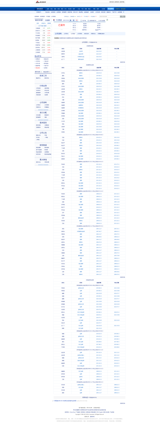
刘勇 (63, 366)
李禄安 (63, 288)
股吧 (98, 9)
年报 (46, 135)
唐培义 (63, 312)
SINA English (99, 412)
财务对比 (47, 78)
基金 (51, 9)
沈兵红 (63, 94)
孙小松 (63, 306)
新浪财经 (37, 16)
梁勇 (63, 392)
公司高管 (47, 105)
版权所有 (92, 416)
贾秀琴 (63, 54)
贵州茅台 (38, 47)
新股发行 (47, 115)
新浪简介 (67, 412)
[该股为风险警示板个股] (73, 20)
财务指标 (47, 147)
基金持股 (47, 127)
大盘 (79, 9)
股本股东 (43, 123)
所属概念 (47, 107)
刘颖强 (63, 253)
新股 (86, 9)
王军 (63, 212)
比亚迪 (37, 40)
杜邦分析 (38, 154)
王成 (63, 137)
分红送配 (38, 115)
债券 (74, 9)
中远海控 (93, 16)
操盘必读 (46, 59)
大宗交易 (97, 12)
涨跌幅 (49, 23)
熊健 (63, 315)
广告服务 (78, 412)
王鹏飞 (63, 56)
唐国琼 (63, 159)
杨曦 (63, 293)
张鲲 (63, 124)
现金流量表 (39, 152)
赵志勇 (63, 352)
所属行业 (38, 107)
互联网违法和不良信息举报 (86, 410)
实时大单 (75, 12)
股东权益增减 (48, 154)
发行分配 (43, 113)
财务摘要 (38, 147)
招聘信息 (88, 412)
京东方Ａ (38, 30)
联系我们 (83, 412)
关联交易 (47, 162)
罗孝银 (63, 204)
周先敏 (63, 172)
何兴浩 (63, 263)
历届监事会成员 (78, 38)
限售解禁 (64, 12)
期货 (62, 9)
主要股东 (47, 125)
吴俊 (63, 118)
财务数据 (43, 145)
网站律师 (93, 412)
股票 (48, 9)
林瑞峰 (63, 301)
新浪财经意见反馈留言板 (100, 410)
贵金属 (69, 9)
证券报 (45, 68)
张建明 (63, 102)
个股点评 (46, 61)
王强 (63, 250)
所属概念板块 (101, 33)
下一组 (124, 12)
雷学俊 (63, 269)
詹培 (63, 341)
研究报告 (46, 63)
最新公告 (38, 135)
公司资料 (43, 102)
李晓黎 (63, 113)
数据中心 (38, 78)
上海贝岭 (38, 50)
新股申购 (70, 12)
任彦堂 (63, 309)
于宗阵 (63, 347)
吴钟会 (63, 266)
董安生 (63, 183)
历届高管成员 (62, 38)
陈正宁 (63, 177)
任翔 (63, 236)
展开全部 (37, 72)
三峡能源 (72, 16)
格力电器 (38, 38)
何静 (63, 387)
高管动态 (84, 38)
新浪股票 (42, 16)
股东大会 (38, 162)
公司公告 (38, 63)
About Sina (72, 412)
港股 (55, 9)
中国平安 (38, 45)
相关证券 (86, 33)
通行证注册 (106, 412)
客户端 (84, 20)
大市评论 (38, 61)
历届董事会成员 (70, 38)
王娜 (63, 99)
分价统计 (38, 90)
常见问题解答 (76, 410)
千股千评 (114, 12)
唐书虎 (63, 374)
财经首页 (112, 2)
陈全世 (63, 153)
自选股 (103, 9)
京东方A (79, 16)
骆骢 (63, 333)
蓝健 (63, 296)
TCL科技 (86, 16)
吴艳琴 (63, 126)
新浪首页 (117, 2)
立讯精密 (38, 52)
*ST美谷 (38, 42)
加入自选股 (102, 20)
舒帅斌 (63, 116)
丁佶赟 (63, 148)
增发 (46, 117)
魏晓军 (63, 258)
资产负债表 (39, 149)
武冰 (63, 97)
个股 (82, 9)
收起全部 (46, 72)
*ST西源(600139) (93, 42)
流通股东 (38, 127)
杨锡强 (63, 339)
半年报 (37, 137)
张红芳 (63, 323)
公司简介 (38, 105)
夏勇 (63, 75)
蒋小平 (63, 261)
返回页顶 (122, 62)
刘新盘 (63, 78)
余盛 (63, 202)
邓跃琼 (63, 234)
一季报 (46, 137)
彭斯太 (63, 231)
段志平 (63, 142)
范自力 (63, 156)
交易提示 (38, 59)
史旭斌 (63, 110)
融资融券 (86, 12)
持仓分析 (47, 90)
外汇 (66, 9)
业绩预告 (58, 12)
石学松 (63, 73)
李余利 (63, 164)
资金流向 (47, 12)
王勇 (63, 151)
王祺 (63, 255)
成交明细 (47, 88)
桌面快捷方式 (93, 20)
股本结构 (38, 125)
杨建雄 (63, 371)
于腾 (63, 129)
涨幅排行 (108, 12)
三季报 (37, 139)
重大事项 (43, 160)
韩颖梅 (63, 245)
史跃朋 (63, 51)
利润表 (46, 149)
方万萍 (63, 121)
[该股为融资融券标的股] (70, 20)
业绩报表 (53, 12)
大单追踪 (38, 88)
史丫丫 (63, 59)
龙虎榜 (92, 12)
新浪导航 (122, 2)
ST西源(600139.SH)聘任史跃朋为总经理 (65, 400)
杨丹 (63, 188)
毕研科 (63, 132)
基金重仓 (81, 12)
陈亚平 (63, 239)
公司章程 (80, 33)
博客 (94, 9)
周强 (63, 228)
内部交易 (103, 12)
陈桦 (63, 328)
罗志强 (63, 384)
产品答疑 (112, 412)
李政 (63, 320)
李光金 (63, 185)
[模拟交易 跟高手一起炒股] (76, 20)
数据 (89, 9)
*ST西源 (48, 16)
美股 (59, 9)
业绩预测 (120, 12)
